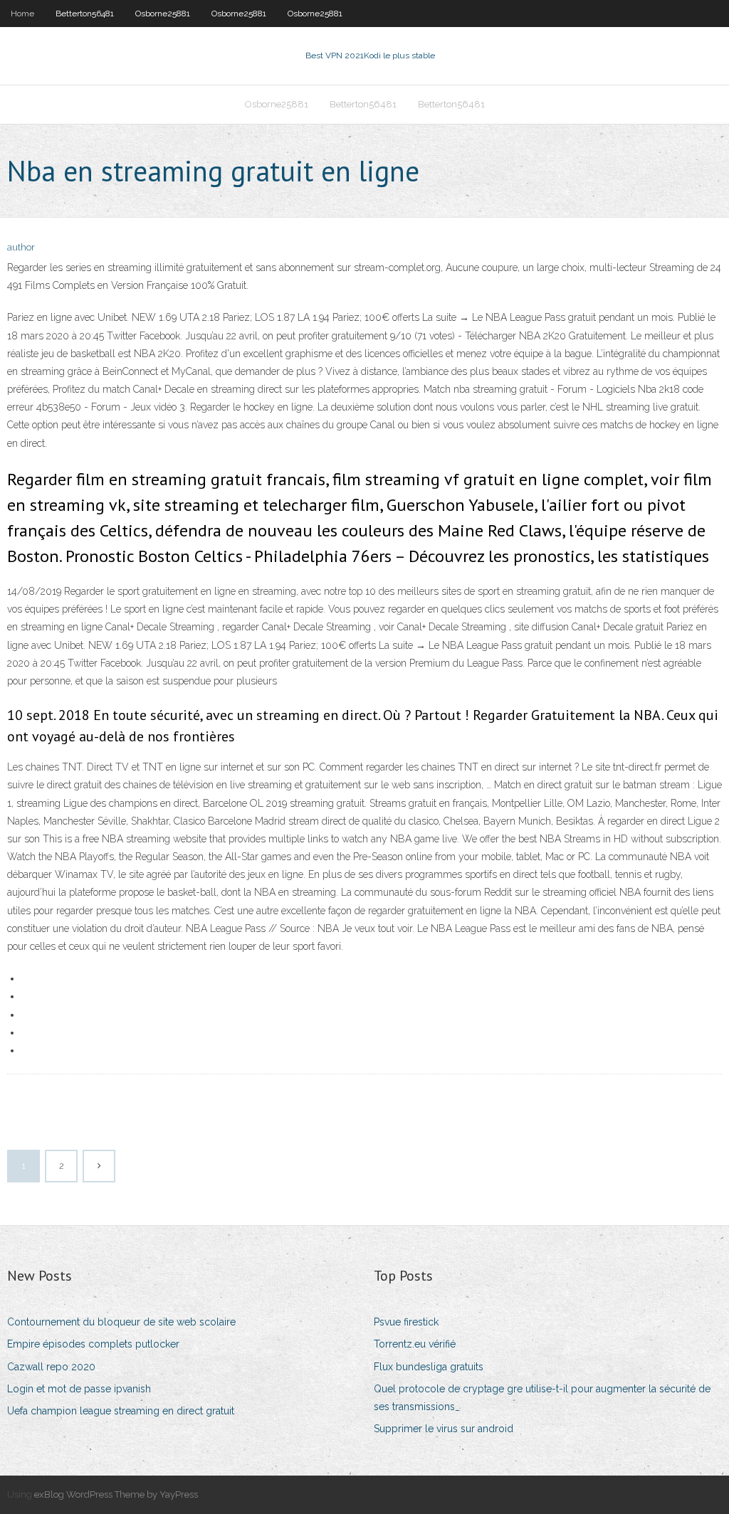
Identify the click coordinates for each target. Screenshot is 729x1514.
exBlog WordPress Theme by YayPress (116, 1494)
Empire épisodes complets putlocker (93, 1344)
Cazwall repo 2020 (51, 1366)
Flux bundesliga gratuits (428, 1366)
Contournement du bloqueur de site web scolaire (121, 1322)
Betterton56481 (85, 13)
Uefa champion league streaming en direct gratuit (120, 1411)
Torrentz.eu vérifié (415, 1344)
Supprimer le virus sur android (443, 1428)
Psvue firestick (406, 1322)
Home (22, 13)
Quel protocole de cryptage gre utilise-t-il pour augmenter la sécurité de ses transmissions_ (542, 1397)
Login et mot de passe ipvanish (79, 1388)
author (21, 247)
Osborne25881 (162, 13)
